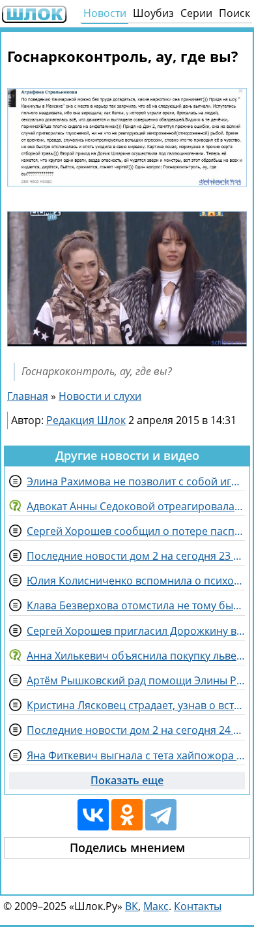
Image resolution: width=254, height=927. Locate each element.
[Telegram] (160, 814)
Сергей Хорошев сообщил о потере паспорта (136, 531)
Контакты (197, 906)
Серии (196, 13)
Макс (156, 906)
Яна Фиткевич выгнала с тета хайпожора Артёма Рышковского (136, 755)
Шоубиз (153, 13)
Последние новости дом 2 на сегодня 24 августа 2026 (136, 730)
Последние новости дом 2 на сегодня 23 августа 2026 (136, 556)
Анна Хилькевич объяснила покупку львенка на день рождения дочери (136, 655)
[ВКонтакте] (93, 814)
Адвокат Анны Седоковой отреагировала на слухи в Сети (136, 506)
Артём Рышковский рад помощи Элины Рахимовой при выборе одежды (136, 680)
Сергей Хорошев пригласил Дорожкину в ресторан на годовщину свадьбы (136, 631)
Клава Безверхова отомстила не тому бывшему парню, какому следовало (136, 605)
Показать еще (127, 780)
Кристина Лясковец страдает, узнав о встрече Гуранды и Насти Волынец (136, 705)
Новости (104, 13)
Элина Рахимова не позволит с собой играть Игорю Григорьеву (136, 481)
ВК (131, 906)
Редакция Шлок (86, 420)
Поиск (234, 13)
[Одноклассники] (127, 814)
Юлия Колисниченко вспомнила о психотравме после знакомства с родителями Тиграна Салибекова (136, 580)
